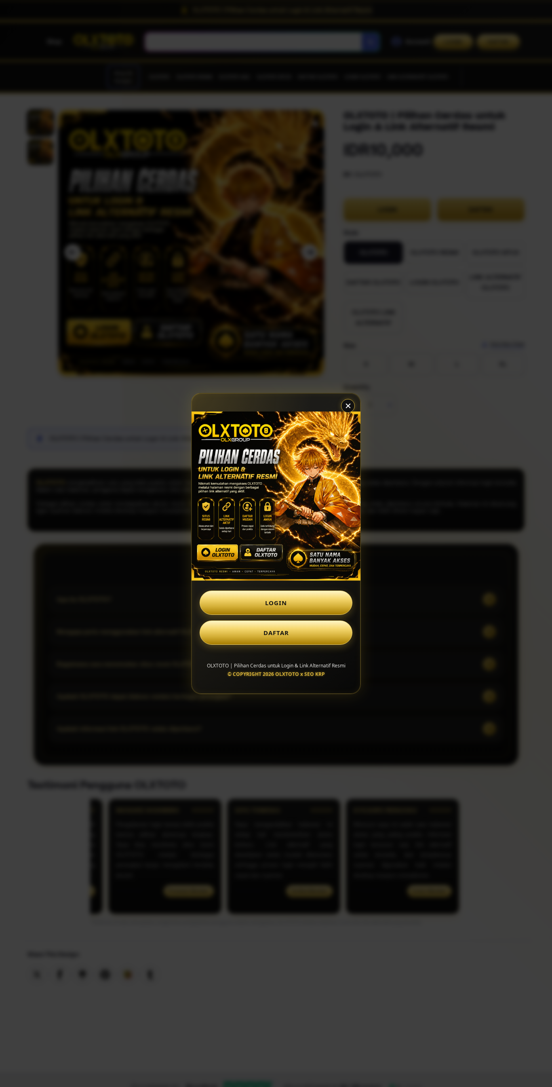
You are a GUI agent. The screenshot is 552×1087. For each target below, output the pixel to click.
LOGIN (276, 603)
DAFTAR (276, 633)
